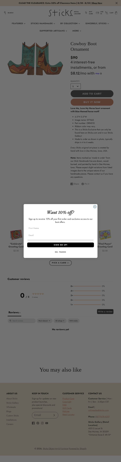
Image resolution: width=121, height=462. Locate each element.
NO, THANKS (60, 252)
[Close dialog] (94, 206)
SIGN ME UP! (60, 245)
